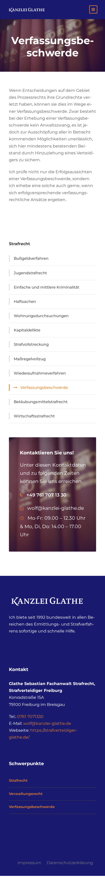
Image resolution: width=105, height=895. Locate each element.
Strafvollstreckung (31, 344)
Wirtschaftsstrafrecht (34, 416)
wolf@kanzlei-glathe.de (47, 723)
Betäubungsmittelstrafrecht (41, 401)
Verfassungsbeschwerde (44, 387)
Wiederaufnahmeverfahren (40, 373)
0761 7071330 (30, 716)
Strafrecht (18, 780)
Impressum (29, 862)
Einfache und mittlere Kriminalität (46, 287)
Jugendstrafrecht (30, 272)
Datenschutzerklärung (70, 862)
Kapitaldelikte (27, 330)
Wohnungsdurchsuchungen (41, 315)
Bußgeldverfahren (31, 258)
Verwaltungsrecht (26, 793)
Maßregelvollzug (30, 358)
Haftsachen (25, 301)
